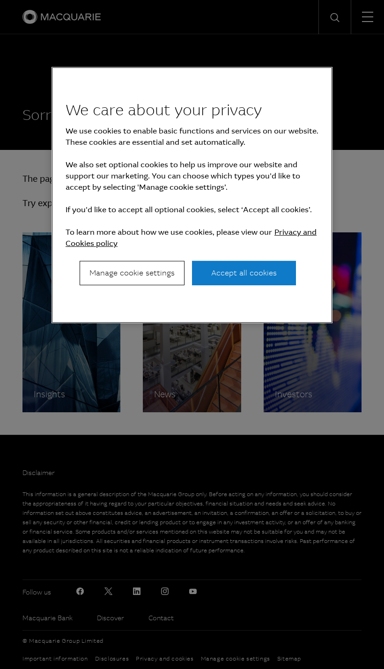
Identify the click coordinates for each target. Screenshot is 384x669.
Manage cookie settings (132, 273)
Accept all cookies (244, 273)
